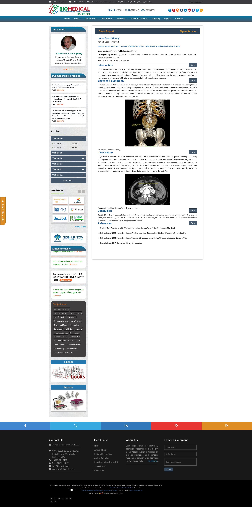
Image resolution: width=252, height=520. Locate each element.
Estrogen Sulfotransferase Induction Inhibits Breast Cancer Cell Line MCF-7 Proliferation (66, 97)
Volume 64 (57, 158)
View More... (68, 180)
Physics (78, 341)
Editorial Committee (103, 454)
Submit (168, 469)
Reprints (168, 18)
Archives (121, 18)
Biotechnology (76, 313)
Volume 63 (57, 164)
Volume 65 (57, 153)
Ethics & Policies (138, 18)
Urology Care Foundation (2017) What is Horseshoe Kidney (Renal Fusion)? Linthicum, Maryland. (137, 228)
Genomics (58, 329)
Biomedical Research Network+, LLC (121, 488)
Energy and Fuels (60, 325)
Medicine (57, 341)
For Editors (90, 18)
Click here (78, 262)
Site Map (148, 2)
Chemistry (72, 317)
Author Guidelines (102, 458)
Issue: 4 (57, 143)
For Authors (106, 18)
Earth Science (75, 321)
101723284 (119, 10)
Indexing (156, 18)
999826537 (135, 10)
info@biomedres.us (58, 2)
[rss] (201, 10)
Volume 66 (57, 138)
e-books (68, 361)
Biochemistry (59, 348)
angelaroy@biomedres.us (62, 469)
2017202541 (150, 10)
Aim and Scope (100, 450)
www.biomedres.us (136, 490)
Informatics (74, 333)
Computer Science (61, 321)
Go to (193, 65)
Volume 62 (57, 169)
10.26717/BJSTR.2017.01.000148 (115, 60)
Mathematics (75, 337)
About (77, 18)
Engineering (74, 325)
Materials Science (60, 337)
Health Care (68, 329)
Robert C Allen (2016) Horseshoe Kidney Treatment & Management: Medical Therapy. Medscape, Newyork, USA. (143, 238)
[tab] (68, 138)
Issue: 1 (75, 147)
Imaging (79, 329)
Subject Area (100, 466)
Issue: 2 (57, 147)
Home (67, 18)
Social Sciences (59, 344)
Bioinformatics (59, 317)
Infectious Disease (61, 333)
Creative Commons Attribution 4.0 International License (99, 490)
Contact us (99, 470)
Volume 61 (57, 175)
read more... (153, 461)
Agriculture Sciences (61, 309)
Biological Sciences (61, 313)
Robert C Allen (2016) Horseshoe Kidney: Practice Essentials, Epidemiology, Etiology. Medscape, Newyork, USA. (143, 233)
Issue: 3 (75, 143)
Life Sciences (68, 341)
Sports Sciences (74, 344)
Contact (179, 18)
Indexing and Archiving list (106, 462)
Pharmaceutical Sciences (63, 352)
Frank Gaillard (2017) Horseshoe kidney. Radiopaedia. (121, 243)
